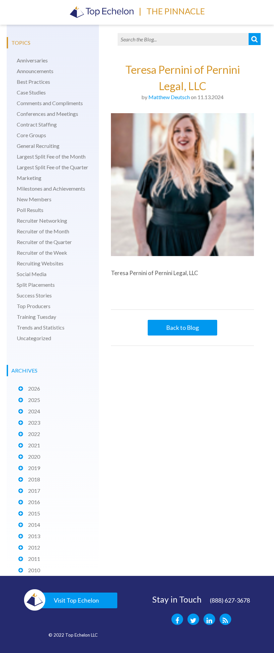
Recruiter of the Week (42, 252)
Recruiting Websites (40, 263)
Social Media (31, 274)
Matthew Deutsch (169, 97)
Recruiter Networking (42, 220)
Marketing (29, 178)
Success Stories (34, 295)
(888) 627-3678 (230, 600)
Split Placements (36, 284)
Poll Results (30, 210)
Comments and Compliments (50, 103)
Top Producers (33, 306)
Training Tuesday (36, 316)
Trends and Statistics (40, 327)
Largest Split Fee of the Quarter (52, 167)
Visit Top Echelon (76, 600)
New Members (34, 199)
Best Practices (33, 81)
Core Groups (31, 135)
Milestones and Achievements (51, 188)
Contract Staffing (37, 124)
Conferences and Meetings (47, 114)
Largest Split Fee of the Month (51, 156)
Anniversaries (32, 60)
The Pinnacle (175, 11)
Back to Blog (182, 327)
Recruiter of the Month (43, 231)
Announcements (35, 71)
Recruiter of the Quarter (44, 242)
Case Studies (31, 92)
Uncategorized (34, 338)
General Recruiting (38, 146)
